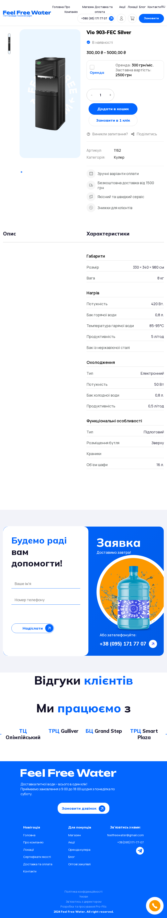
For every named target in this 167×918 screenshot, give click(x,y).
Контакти (154, 7)
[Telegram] (140, 851)
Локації (133, 7)
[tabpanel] (50, 93)
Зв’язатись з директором (83, 901)
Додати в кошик (113, 108)
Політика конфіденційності (83, 891)
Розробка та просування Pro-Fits (83, 906)
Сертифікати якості (37, 857)
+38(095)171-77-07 (130, 842)
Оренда (97, 72)
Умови (83, 896)
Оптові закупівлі (79, 864)
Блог (142, 7)
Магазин (88, 7)
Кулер (119, 157)
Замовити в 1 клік (113, 120)
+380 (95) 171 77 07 (94, 18)
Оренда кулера (79, 849)
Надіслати (33, 628)
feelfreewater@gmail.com (125, 835)
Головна (58, 7)
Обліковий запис (121, 18)
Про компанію (33, 842)
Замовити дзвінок (79, 808)
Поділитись (147, 133)
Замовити (151, 18)
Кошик (132, 18)
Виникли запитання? (110, 133)
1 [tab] (21, 172)
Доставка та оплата (37, 864)
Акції (122, 7)
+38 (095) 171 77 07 (123, 644)
